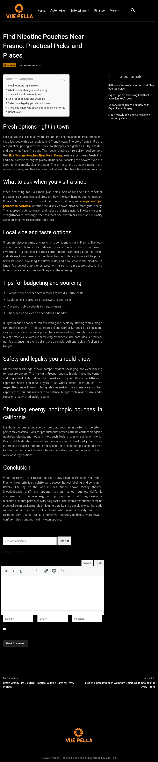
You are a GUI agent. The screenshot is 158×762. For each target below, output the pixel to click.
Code (99, 563)
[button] (5, 570)
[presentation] (5, 571)
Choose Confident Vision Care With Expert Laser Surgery (128, 106)
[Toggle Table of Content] (60, 80)
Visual (87, 563)
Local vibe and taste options (24, 94)
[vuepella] (17, 10)
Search (64, 540)
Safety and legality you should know (29, 103)
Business (9, 65)
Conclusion (14, 112)
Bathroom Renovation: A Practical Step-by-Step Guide (131, 87)
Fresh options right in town (23, 86)
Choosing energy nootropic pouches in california (36, 108)
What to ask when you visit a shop (28, 90)
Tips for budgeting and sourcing (26, 99)
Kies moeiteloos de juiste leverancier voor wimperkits (129, 116)
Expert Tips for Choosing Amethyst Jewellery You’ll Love (128, 97)
